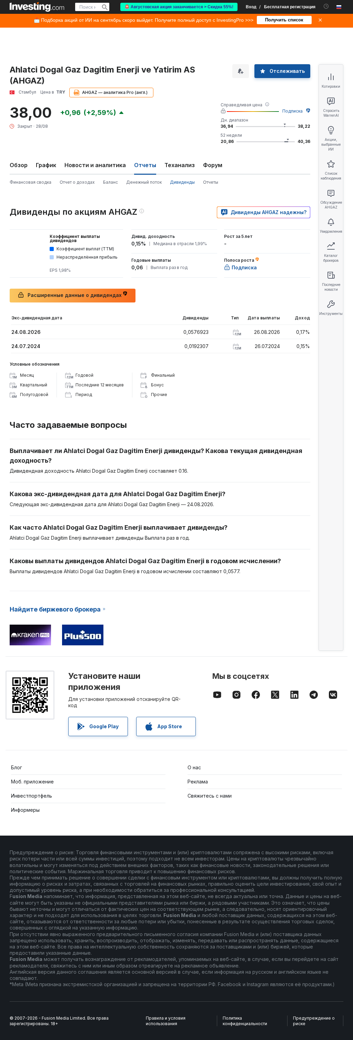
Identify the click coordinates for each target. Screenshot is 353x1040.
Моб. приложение (32, 781)
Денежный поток (144, 182)
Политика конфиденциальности (245, 1020)
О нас (194, 767)
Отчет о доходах (77, 182)
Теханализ (179, 165)
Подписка (292, 111)
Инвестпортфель (31, 796)
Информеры (25, 810)
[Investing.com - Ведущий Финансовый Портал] (37, 7)
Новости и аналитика (95, 165)
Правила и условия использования (165, 1020)
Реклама (198, 781)
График (46, 165)
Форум (212, 165)
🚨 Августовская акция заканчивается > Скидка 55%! (178, 6)
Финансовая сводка (30, 182)
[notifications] (326, 6)
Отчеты (210, 182)
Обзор (19, 165)
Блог (16, 767)
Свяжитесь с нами (210, 796)
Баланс (110, 182)
